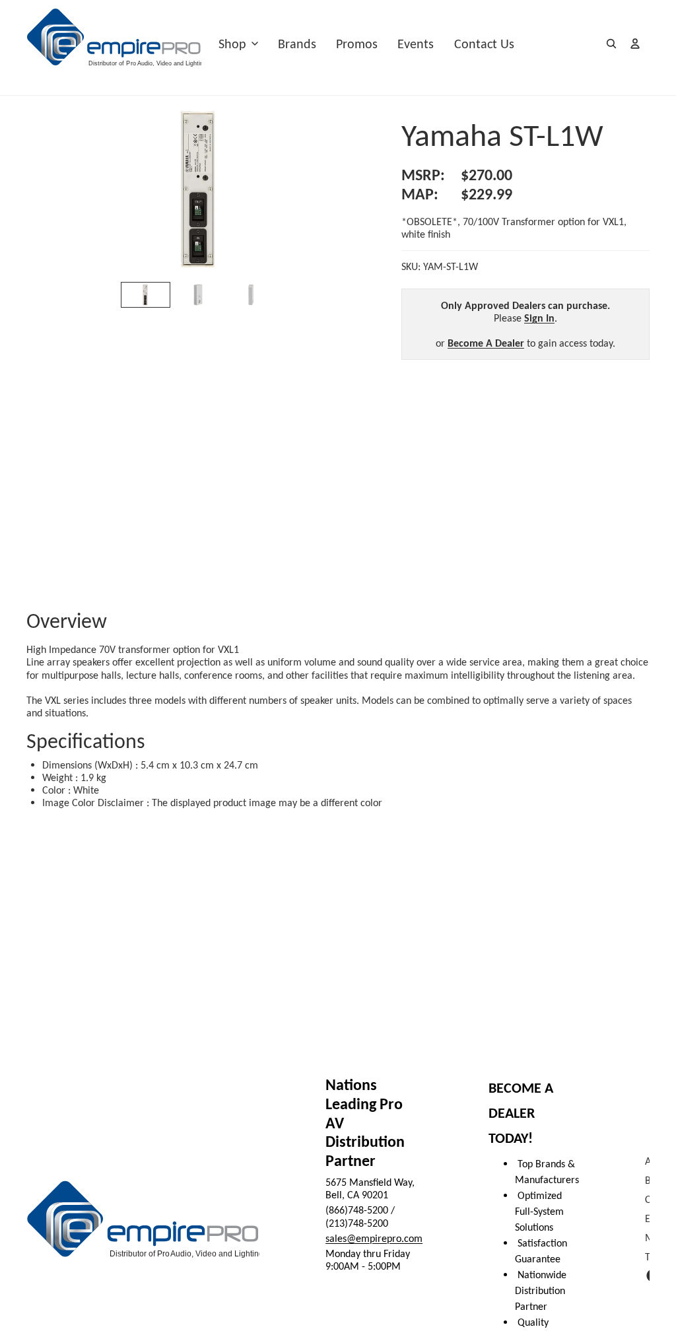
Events (415, 43)
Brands (297, 43)
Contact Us (484, 43)
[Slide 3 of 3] (251, 295)
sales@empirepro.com (373, 1238)
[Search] (611, 43)
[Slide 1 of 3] (146, 295)
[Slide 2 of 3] (198, 295)
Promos (357, 43)
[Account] (635, 43)
